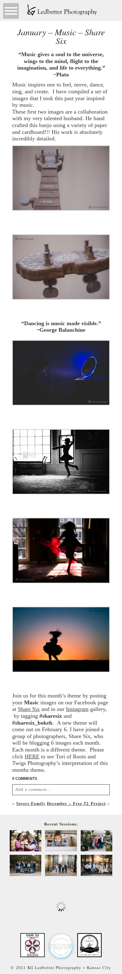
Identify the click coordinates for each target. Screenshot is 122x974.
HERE (32, 756)
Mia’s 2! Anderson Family (60, 841)
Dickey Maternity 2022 (25, 841)
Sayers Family (31, 803)
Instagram (77, 709)
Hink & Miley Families (96, 841)
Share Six (29, 709)
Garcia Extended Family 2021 (25, 866)
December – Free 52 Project (76, 803)
